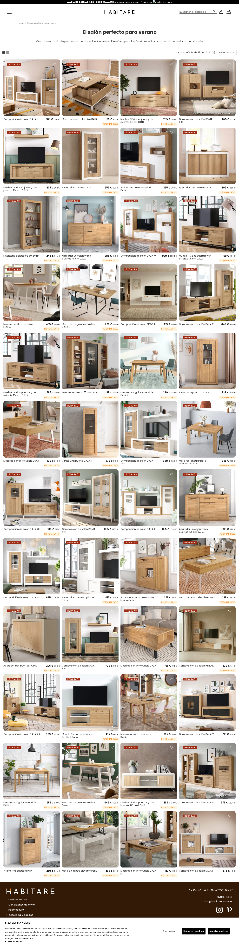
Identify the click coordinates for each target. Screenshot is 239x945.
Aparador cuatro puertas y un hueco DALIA (137, 599)
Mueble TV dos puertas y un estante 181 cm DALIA (195, 257)
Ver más (198, 41)
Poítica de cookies (14, 941)
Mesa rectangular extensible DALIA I (19, 804)
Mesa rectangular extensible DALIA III (78, 326)
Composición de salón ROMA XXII (195, 120)
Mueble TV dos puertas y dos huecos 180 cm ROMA (137, 804)
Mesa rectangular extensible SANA (78, 804)
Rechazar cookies (193, 931)
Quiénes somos (17, 899)
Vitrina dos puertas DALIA (76, 187)
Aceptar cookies (218, 931)
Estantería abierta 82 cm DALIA (21, 255)
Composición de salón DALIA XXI (21, 529)
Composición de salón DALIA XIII (21, 597)
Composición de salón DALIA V (196, 734)
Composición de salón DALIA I (196, 870)
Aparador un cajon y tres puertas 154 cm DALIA (193, 530)
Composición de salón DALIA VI (196, 802)
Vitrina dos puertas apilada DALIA (78, 599)
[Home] (119, 11)
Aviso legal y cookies (20, 915)
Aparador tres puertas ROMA (20, 665)
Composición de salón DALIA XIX (21, 734)
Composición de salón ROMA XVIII (78, 530)
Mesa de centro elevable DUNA (21, 460)
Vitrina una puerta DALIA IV (194, 392)
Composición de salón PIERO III (137, 324)
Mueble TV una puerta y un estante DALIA (77, 735)
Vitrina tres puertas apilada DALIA (136, 189)
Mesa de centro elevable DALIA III (138, 872)
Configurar (169, 931)
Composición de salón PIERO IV (196, 665)
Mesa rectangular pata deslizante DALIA (192, 462)
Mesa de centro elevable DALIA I (80, 119)
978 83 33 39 (224, 897)
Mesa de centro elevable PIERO (80, 870)
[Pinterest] (229, 909)
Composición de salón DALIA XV (138, 255)
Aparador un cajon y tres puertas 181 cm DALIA (76, 257)
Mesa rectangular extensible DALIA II (136, 394)
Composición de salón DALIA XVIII (136, 462)
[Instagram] (219, 909)
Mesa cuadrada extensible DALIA (136, 735)
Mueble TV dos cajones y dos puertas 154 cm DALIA (20, 189)
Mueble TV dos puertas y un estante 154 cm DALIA (19, 394)
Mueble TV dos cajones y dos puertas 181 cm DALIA (137, 120)
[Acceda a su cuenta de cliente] (221, 11)
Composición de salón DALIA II (20, 119)
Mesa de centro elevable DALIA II (138, 667)
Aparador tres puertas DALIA (195, 187)
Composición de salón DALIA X (196, 324)
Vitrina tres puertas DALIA (17, 870)
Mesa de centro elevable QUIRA (197, 597)
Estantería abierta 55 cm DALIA (80, 392)
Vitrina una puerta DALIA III (77, 460)
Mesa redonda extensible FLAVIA (18, 326)
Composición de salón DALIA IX (138, 529)
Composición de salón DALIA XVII (78, 667)
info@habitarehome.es (218, 901)
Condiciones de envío (21, 904)
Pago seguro (16, 909)
